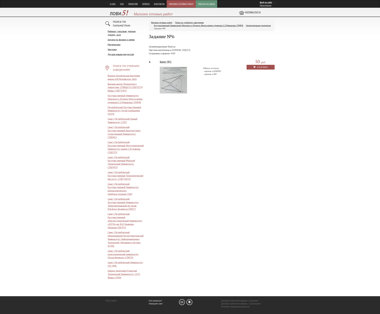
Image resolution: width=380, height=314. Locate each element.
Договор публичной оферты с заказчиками (241, 303)
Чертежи (112, 49)
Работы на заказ (206, 4)
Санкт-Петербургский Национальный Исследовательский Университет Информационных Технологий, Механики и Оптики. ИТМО (126, 239)
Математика (114, 44)
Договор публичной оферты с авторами (239, 300)
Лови (119, 13)
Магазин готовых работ (181, 4)
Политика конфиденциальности (235, 306)
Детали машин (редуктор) (121, 54)
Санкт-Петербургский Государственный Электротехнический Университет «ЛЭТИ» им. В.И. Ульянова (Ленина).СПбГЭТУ (125, 220)
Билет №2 (165, 61)
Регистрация (265, 5)
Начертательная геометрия (258, 25)
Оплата (146, 4)
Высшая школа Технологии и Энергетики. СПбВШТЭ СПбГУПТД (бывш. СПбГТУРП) (125, 87)
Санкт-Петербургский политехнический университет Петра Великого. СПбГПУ (123, 254)
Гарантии (133, 4)
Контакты (159, 4)
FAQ (122, 4)
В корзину (261, 67)
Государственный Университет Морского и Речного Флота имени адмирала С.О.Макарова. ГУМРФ (125, 99)
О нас (113, 4)
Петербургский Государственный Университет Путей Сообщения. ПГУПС (124, 111)
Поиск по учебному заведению (189, 22)
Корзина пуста (253, 12)
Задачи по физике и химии (121, 39)
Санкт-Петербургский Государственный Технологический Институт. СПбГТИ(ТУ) (125, 176)
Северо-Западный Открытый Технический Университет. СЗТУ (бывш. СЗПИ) (124, 274)
